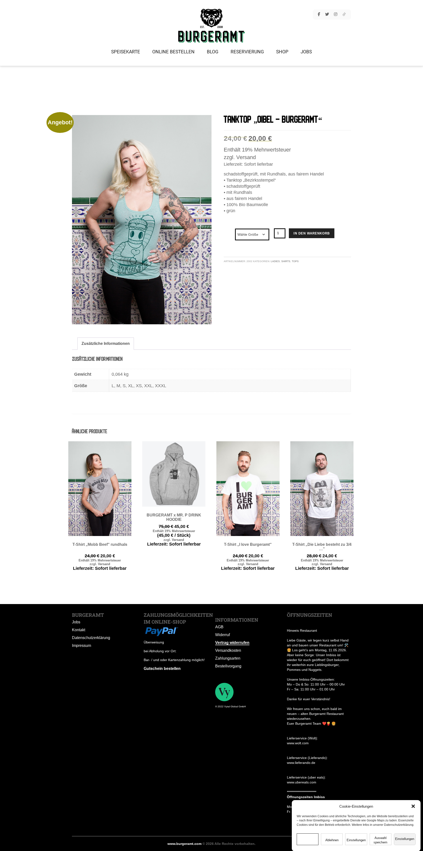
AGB (219, 627)
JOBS (306, 52)
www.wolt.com (298, 743)
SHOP (282, 52)
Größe (229, 229)
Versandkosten (228, 650)
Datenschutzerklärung (91, 638)
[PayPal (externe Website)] (161, 630)
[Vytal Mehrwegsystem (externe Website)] (224, 691)
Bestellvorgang (228, 666)
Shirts (285, 261)
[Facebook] (319, 14)
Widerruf (222, 635)
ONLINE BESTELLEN (173, 52)
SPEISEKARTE (125, 52)
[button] (413, 806)
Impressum (81, 645)
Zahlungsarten (227, 658)
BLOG (212, 52)
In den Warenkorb (312, 233)
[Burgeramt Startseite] (211, 26)
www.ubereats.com (301, 782)
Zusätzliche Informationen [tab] (106, 343)
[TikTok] (344, 14)
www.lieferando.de (301, 763)
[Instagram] (335, 14)
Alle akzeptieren (307, 840)
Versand (246, 157)
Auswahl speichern (380, 840)
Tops (295, 261)
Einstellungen (356, 840)
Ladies (275, 261)
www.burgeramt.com (184, 844)
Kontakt (78, 630)
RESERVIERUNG (247, 52)
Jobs (76, 622)
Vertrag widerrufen (232, 643)
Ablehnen (332, 840)
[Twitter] (327, 14)
